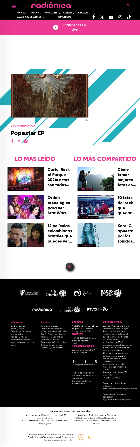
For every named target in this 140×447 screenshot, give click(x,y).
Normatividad (17, 334)
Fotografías (86, 189)
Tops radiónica (24, 125)
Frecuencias (64, 17)
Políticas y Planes (19, 337)
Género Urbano (88, 245)
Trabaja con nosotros (51, 329)
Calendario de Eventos (29, 17)
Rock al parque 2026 (20, 189)
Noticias (21, 13)
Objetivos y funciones (21, 332)
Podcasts (83, 13)
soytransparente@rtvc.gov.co (117, 400)
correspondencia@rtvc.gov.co (117, 345)
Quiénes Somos (18, 326)
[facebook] (12, 141)
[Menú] (14, 6)
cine (13, 217)
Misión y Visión (17, 329)
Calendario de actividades (54, 332)
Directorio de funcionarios (53, 342)
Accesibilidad (78, 384)
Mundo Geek (51, 13)
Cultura (67, 13)
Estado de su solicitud (51, 345)
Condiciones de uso (81, 381)
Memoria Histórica (89, 217)
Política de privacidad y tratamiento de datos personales (83, 375)
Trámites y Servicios (50, 340)
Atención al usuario (50, 326)
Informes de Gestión (20, 340)
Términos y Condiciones (52, 348)
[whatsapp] (26, 141)
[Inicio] (51, 4)
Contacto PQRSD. (116, 351)
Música (35, 13)
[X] (19, 141)
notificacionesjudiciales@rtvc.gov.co (120, 389)
